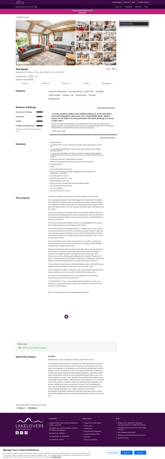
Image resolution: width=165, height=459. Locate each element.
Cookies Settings (113, 452)
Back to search (24, 17)
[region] (82, 453)
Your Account (144, 2)
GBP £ (134, 2)
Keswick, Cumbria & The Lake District (40, 72)
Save (109, 69)
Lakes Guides (138, 7)
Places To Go (118, 7)
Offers (146, 7)
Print (115, 69)
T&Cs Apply (82, 12)
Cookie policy (88, 428)
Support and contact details (92, 423)
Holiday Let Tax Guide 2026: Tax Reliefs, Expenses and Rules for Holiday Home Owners (132, 424)
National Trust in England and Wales (33, 348)
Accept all (140, 452)
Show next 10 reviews (107, 137)
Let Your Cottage (116, 2)
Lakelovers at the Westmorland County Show (131, 435)
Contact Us (126, 2)
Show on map (106, 83)
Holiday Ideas (128, 7)
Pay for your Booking (90, 439)
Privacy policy (88, 426)
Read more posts (123, 438)
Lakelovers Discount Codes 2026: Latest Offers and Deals (132, 428)
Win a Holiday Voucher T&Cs (126, 432)
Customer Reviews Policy (92, 434)
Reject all (126, 452)
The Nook (22, 69)
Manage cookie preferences (92, 431)
